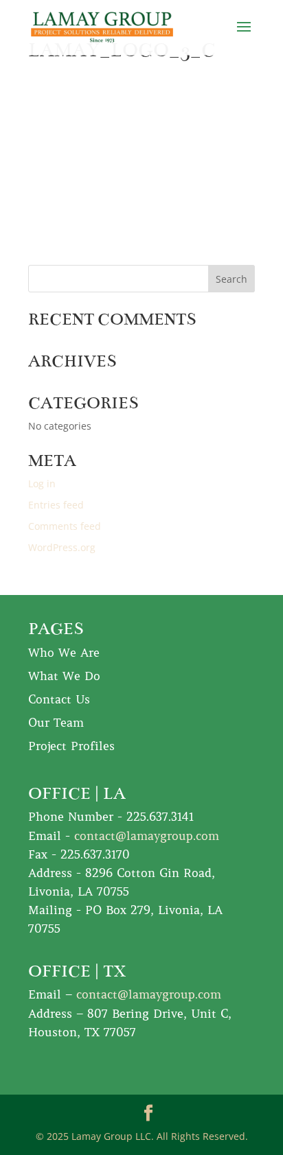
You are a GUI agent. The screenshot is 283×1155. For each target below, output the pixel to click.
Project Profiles (71, 746)
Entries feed (56, 504)
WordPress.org (61, 547)
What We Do (64, 676)
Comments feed (64, 526)
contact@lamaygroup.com (146, 835)
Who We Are (64, 652)
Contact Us (59, 699)
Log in (42, 483)
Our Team (56, 722)
